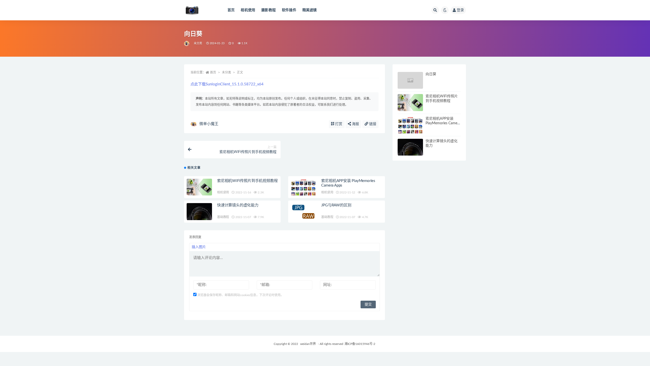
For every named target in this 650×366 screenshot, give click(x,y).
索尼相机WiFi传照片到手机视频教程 (247, 181)
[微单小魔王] (187, 43)
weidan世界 (308, 343)
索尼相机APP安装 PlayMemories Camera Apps (443, 123)
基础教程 (223, 217)
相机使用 (248, 10)
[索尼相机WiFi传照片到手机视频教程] (199, 187)
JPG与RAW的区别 (336, 205)
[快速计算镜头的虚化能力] (199, 211)
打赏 (338, 124)
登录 (460, 10)
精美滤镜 (309, 10)
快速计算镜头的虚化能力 (237, 205)
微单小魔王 (208, 124)
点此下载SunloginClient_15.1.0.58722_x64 (227, 84)
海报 (355, 124)
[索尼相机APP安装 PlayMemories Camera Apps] (303, 194)
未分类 (198, 43)
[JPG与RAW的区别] (303, 211)
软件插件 (289, 10)
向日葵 (431, 74)
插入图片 (199, 247)
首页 (231, 10)
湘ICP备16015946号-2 (360, 343)
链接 (372, 124)
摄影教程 (268, 10)
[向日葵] (410, 80)
